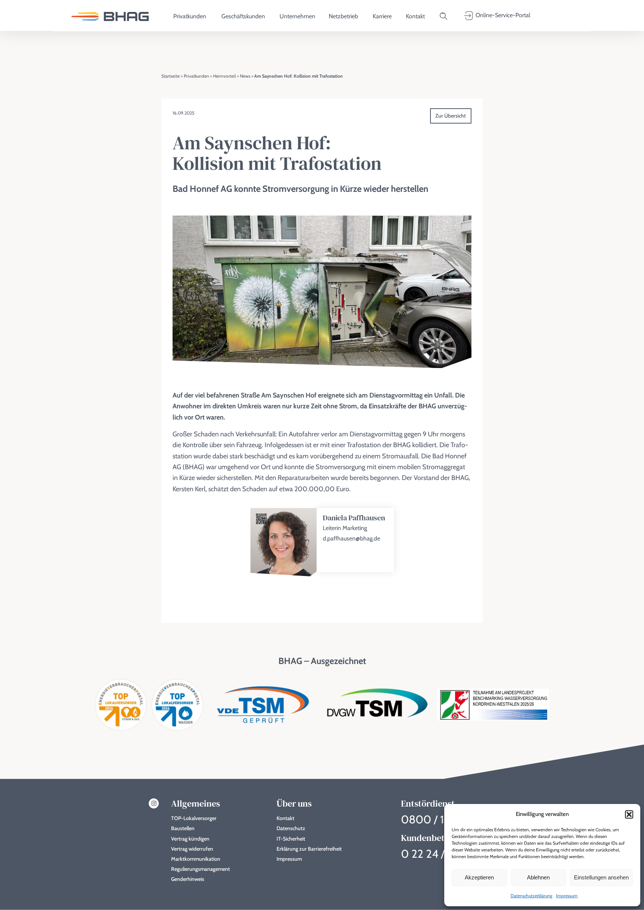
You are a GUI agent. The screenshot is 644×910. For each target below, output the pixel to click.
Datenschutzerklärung (531, 895)
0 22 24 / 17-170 (439, 854)
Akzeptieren (479, 877)
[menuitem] (110, 15)
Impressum (567, 895)
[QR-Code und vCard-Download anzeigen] (261, 519)
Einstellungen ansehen (601, 877)
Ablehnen (538, 877)
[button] (629, 814)
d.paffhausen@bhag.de (351, 538)
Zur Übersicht (450, 115)
